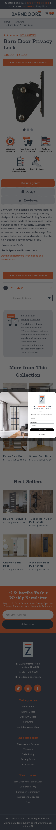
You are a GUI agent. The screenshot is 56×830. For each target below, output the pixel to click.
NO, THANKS (42, 434)
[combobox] (41, 425)
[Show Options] (53, 425)
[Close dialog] (54, 394)
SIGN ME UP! (42, 429)
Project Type (34, 422)
